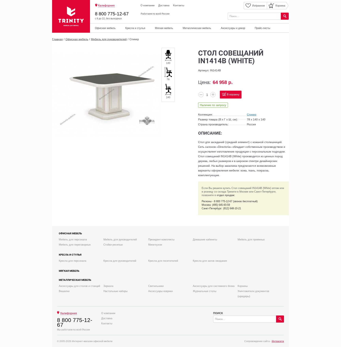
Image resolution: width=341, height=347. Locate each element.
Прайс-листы (262, 28)
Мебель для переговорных (75, 244)
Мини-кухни (155, 244)
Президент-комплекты (161, 239)
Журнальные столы (204, 291)
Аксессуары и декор (233, 28)
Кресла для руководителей (119, 260)
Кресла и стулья (135, 28)
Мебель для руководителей (109, 39)
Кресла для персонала (72, 260)
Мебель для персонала (73, 239)
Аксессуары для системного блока (213, 286)
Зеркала (108, 286)
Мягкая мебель (164, 28)
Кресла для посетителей (163, 260)
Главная (57, 39)
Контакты (178, 5)
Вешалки (64, 291)
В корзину (233, 94)
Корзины (243, 286)
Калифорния (106, 5)
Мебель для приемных (251, 239)
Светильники (156, 286)
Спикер (134, 39)
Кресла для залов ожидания (210, 260)
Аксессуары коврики (160, 291)
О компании (148, 5)
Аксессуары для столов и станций (79, 286)
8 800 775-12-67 (112, 13)
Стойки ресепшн (113, 244)
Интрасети (278, 341)
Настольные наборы (115, 291)
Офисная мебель (105, 28)
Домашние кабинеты (205, 239)
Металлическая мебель (197, 28)
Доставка (163, 5)
